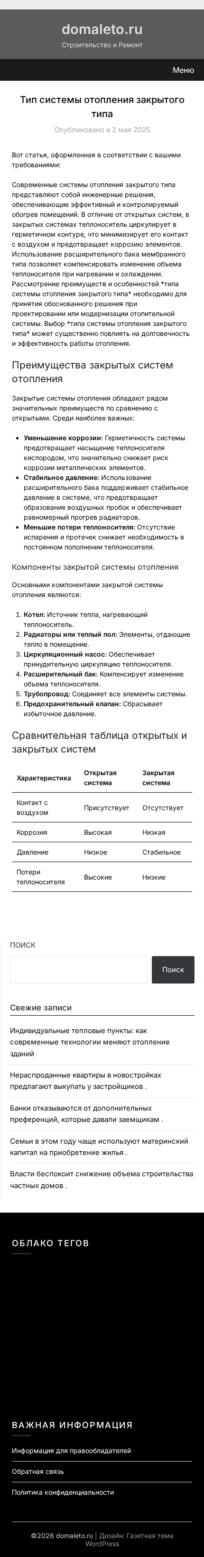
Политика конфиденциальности (63, 1492)
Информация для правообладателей (71, 1450)
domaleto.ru (102, 29)
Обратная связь (38, 1471)
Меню (183, 70)
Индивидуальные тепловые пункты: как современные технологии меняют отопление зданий (90, 1042)
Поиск (23, 945)
